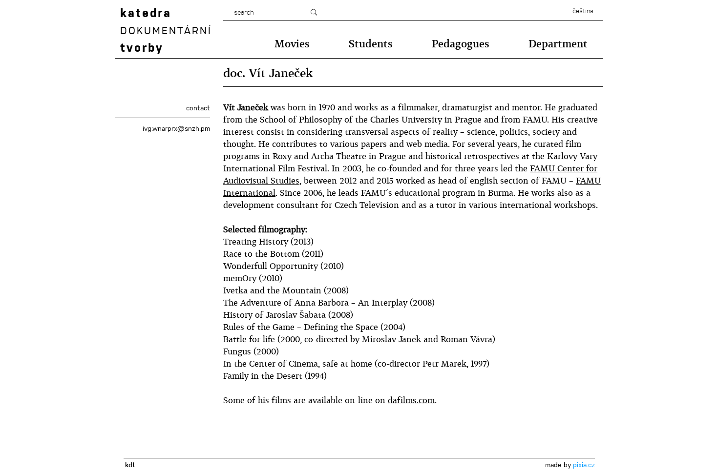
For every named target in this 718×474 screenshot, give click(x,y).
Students (371, 44)
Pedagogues (460, 44)
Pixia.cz (584, 465)
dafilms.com (411, 400)
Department (558, 44)
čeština (582, 11)
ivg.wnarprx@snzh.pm (176, 128)
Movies (292, 44)
